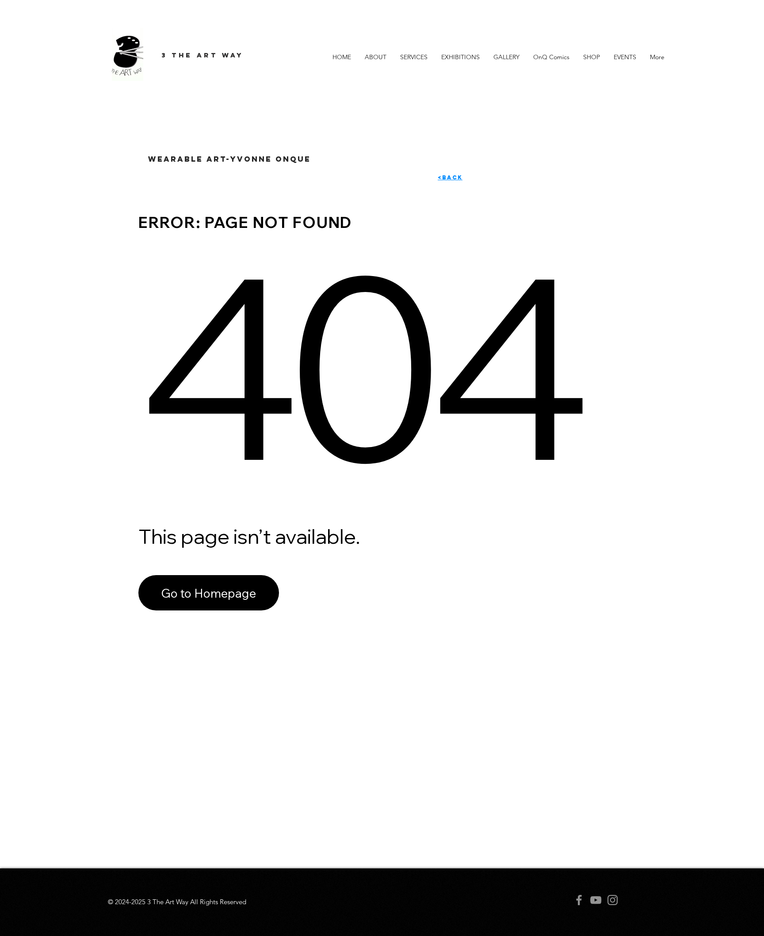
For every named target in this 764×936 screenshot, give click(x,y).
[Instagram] (612, 900)
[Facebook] (579, 900)
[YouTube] (596, 900)
